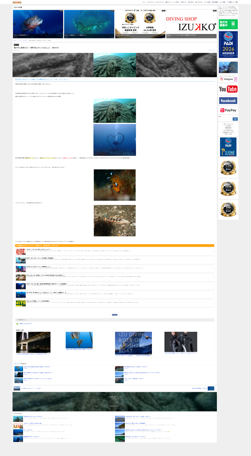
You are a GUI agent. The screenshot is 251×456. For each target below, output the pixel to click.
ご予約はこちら (183, 2)
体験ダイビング (168, 2)
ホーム (143, 2)
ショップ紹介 (176, 2)
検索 (220, 116)
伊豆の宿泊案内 (215, 2)
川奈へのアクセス (198, 2)
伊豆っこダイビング (212, 50)
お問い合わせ (191, 2)
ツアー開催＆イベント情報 (232, 2)
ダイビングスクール (160, 2)
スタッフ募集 (222, 2)
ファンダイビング (150, 2)
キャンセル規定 (207, 2)
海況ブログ (16, 44)
